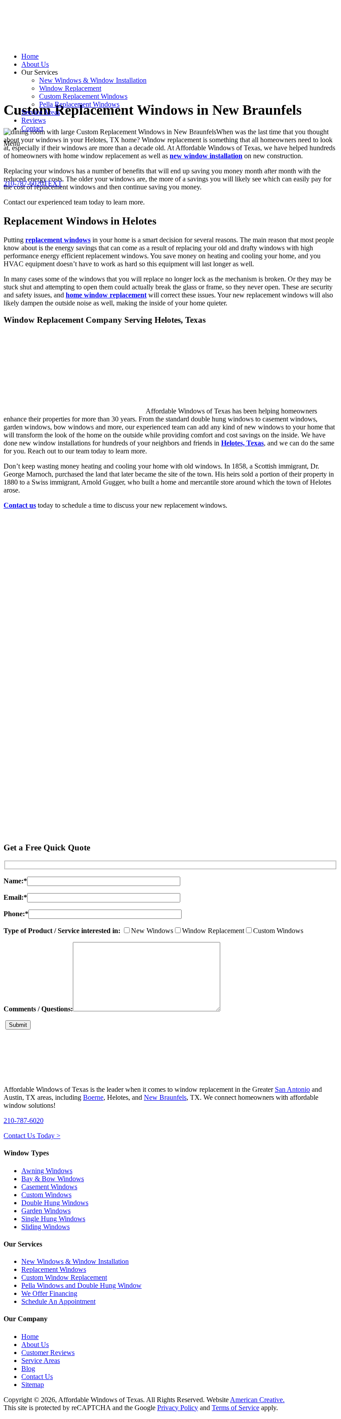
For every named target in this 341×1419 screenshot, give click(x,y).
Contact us (20, 505)
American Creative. (257, 1399)
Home (30, 1336)
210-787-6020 (24, 1120)
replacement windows (58, 240)
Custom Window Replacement (64, 1277)
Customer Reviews (48, 1352)
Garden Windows (46, 1211)
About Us (35, 1344)
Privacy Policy (177, 1407)
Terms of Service (235, 1407)
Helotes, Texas (242, 443)
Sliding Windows (45, 1227)
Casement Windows (49, 1187)
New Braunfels (165, 1097)
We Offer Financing (49, 1293)
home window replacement (106, 295)
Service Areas (40, 1360)
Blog (28, 1368)
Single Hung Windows (53, 1219)
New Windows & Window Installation (75, 1261)
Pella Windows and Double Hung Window (81, 1285)
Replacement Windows (53, 1269)
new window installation (206, 156)
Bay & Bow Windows (52, 1178)
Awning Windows (46, 1170)
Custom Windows (46, 1195)
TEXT (53, 183)
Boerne (93, 1097)
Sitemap (32, 1384)
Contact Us (37, 1376)
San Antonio (292, 1089)
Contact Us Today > (32, 1135)
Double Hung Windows (54, 1203)
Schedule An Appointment (58, 1301)
